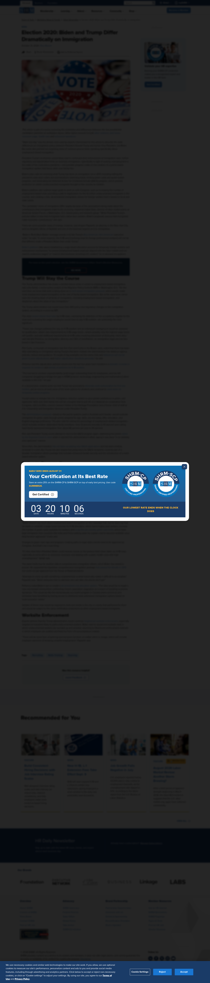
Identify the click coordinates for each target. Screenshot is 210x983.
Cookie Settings (139, 972)
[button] (43, 494)
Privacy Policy (22, 978)
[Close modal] (184, 466)
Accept (184, 972)
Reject (162, 972)
